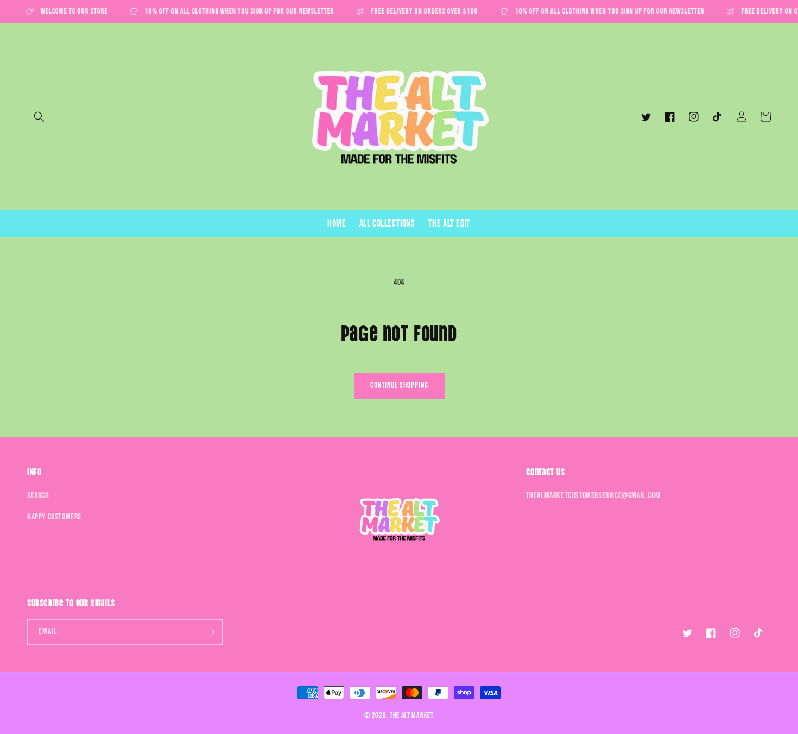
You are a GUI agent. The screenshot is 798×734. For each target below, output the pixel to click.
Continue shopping (399, 385)
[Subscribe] (210, 632)
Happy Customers (54, 517)
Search (38, 496)
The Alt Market (412, 715)
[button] (39, 117)
